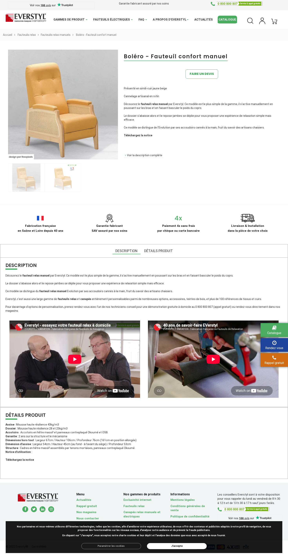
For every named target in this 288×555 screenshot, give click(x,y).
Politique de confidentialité (189, 516)
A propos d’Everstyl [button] (170, 19)
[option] (26, 177)
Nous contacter (87, 518)
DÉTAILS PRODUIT (158, 251)
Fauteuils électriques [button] (112, 19)
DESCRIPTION (126, 251)
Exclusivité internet (137, 500)
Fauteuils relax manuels (56, 34)
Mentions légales (182, 500)
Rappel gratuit (86, 506)
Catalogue (227, 19)
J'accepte (177, 546)
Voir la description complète (144, 155)
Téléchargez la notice (138, 135)
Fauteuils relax (27, 34)
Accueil (7, 34)
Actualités (203, 19)
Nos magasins (86, 512)
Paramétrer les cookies (111, 546)
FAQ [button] (142, 19)
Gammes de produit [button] (69, 19)
